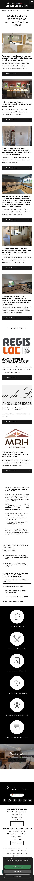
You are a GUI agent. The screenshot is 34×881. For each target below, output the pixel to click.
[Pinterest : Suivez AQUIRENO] (15, 800)
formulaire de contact (21, 532)
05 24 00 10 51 (17, 820)
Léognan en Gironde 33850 (14, 601)
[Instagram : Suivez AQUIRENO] (20, 800)
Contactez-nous (17, 760)
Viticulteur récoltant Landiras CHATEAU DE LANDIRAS (14, 409)
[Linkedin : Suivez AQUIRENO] (25, 800)
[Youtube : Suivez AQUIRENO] (30, 800)
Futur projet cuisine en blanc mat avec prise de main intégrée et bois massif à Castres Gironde (17, 58)
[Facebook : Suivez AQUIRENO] (4, 800)
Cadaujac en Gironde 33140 (14, 586)
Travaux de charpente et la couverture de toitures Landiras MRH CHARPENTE (15, 454)
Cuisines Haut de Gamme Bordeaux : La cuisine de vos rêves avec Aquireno (16, 104)
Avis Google (18, 795)
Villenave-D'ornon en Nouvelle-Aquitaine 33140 (15, 591)
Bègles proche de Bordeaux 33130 (16, 597)
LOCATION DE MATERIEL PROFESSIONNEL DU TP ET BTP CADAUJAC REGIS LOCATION (15, 361)
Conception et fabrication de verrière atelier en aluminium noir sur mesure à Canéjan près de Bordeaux (16, 251)
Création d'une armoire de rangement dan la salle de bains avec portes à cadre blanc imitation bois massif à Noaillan (17, 151)
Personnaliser (17, 876)
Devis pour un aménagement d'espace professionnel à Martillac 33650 (16, 564)
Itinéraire (17, 823)
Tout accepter (17, 867)
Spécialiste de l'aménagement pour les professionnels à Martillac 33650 (16, 557)
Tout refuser (18, 871)
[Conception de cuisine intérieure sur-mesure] (17, 4)
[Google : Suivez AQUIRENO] (10, 800)
